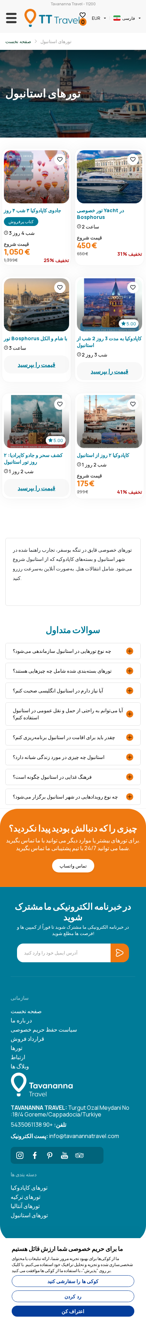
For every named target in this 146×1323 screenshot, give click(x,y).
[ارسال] (135, 1302)
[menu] (122, 11)
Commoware (85, 1317)
